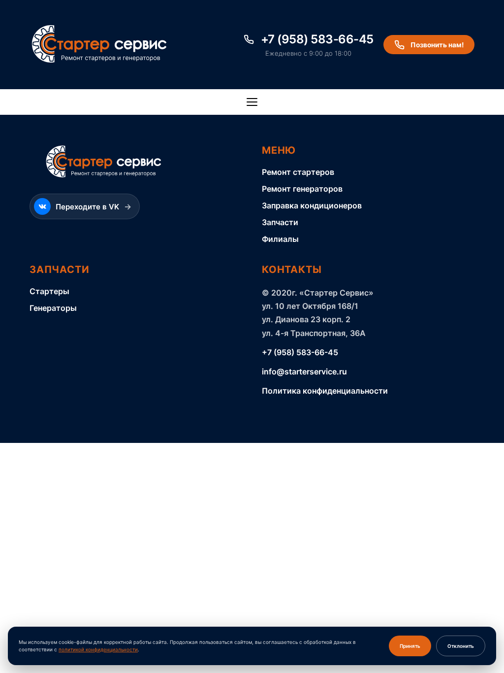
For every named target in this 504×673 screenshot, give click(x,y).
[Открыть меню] (252, 102)
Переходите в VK (93, 206)
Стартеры (49, 291)
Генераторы (53, 308)
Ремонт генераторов (302, 189)
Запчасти (280, 222)
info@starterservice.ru (304, 371)
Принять (410, 646)
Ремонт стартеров (298, 172)
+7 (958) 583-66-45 (300, 352)
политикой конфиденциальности (98, 649)
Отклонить (460, 646)
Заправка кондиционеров (312, 205)
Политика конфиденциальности (325, 391)
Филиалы (280, 239)
